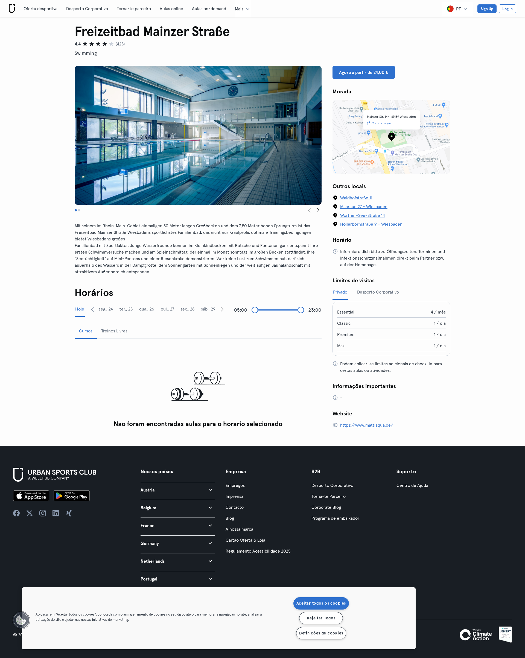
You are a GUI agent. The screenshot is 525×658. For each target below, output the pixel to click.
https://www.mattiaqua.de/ (366, 425)
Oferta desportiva (40, 8)
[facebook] (16, 513)
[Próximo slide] (318, 210)
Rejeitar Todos (321, 618)
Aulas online (171, 8)
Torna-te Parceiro (328, 496)
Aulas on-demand (209, 8)
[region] (219, 618)
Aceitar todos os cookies (321, 603)
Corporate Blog (326, 507)
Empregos (235, 485)
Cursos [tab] (85, 331)
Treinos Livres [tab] (114, 331)
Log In (507, 8)
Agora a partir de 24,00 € (363, 72)
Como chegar (381, 123)
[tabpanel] (198, 386)
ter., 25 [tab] (126, 309)
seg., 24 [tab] (106, 309)
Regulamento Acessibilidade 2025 (258, 551)
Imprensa (234, 496)
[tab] (76, 210)
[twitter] (29, 513)
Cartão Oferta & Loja (245, 540)
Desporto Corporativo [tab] (378, 292)
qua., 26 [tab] (146, 309)
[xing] (69, 513)
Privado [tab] (340, 292)
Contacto (235, 507)
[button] (178, 490)
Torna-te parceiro (134, 8)
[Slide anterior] (309, 210)
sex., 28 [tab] (187, 309)
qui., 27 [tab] (167, 309)
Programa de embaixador (335, 518)
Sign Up (487, 8)
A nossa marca (239, 529)
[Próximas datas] (222, 309)
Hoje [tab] (79, 309)
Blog (230, 518)
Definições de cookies (321, 633)
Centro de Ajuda (412, 485)
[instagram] (42, 513)
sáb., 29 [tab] (208, 309)
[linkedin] (55, 513)
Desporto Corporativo (87, 8)
